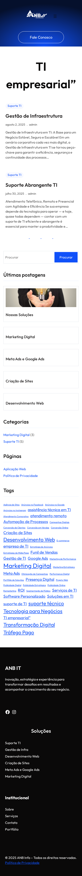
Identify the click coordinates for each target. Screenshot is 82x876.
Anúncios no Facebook (32, 504)
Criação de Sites (19, 381)
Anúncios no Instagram (14, 510)
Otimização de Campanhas (34, 573)
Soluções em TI (60, 596)
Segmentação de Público (38, 590)
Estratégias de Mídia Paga (16, 552)
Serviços (11, 816)
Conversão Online (59, 527)
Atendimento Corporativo (16, 516)
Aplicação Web (14, 469)
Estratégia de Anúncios (41, 546)
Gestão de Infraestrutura (33, 116)
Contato (11, 823)
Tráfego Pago (18, 632)
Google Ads (38, 558)
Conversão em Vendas (38, 527)
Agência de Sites (11, 504)
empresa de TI (15, 546)
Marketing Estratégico (64, 567)
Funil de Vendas (44, 552)
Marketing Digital (20, 336)
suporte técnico (46, 603)
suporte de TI (15, 603)
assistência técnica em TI (49, 509)
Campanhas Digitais (59, 522)
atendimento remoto (48, 515)
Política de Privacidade (20, 476)
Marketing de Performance (63, 558)
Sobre (9, 809)
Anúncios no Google (55, 504)
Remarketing (9, 590)
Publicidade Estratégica (34, 585)
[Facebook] (7, 712)
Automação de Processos (25, 521)
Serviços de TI (64, 590)
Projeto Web (62, 580)
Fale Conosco (41, 37)
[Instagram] (14, 712)
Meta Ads (11, 573)
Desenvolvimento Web (25, 403)
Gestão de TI (14, 558)
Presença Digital (40, 579)
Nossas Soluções (19, 314)
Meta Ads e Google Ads (25, 359)
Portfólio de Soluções (13, 580)
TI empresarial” (16, 617)
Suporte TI (14, 106)
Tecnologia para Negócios (32, 611)
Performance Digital (59, 573)
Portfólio (12, 829)
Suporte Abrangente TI (31, 185)
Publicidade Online (56, 585)
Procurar (66, 257)
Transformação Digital (29, 624)
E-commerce (63, 540)
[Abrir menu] (55, 16)
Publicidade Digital (12, 585)
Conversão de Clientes (14, 527)
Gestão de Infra (16, 749)
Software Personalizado (24, 596)
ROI (21, 590)
